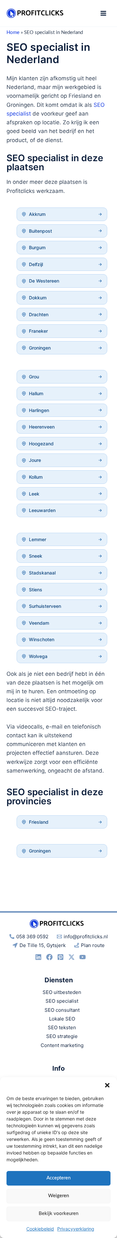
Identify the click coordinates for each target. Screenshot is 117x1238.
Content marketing (62, 1045)
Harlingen (39, 410)
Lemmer (37, 539)
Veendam (39, 623)
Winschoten (41, 639)
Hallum (36, 393)
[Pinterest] (60, 957)
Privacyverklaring (75, 1229)
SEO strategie (62, 1036)
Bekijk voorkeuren (58, 1213)
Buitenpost (40, 231)
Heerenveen (42, 426)
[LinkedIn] (38, 957)
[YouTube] (82, 957)
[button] (107, 1085)
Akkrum (37, 214)
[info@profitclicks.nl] (49, 957)
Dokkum (37, 297)
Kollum (36, 477)
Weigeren (58, 1195)
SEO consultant (62, 1010)
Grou (34, 376)
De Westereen (44, 281)
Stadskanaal (42, 572)
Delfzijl (36, 264)
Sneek (35, 556)
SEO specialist (62, 1001)
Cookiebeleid (40, 1229)
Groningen (40, 348)
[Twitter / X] (71, 957)
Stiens (35, 589)
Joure (35, 460)
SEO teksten (62, 1027)
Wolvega (38, 656)
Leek (34, 493)
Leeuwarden (42, 510)
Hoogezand (41, 443)
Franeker (38, 331)
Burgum (37, 247)
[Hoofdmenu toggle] (103, 13)
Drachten (38, 314)
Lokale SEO (62, 1019)
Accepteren (58, 1178)
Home (13, 32)
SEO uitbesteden (62, 992)
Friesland (38, 822)
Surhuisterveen (45, 606)
